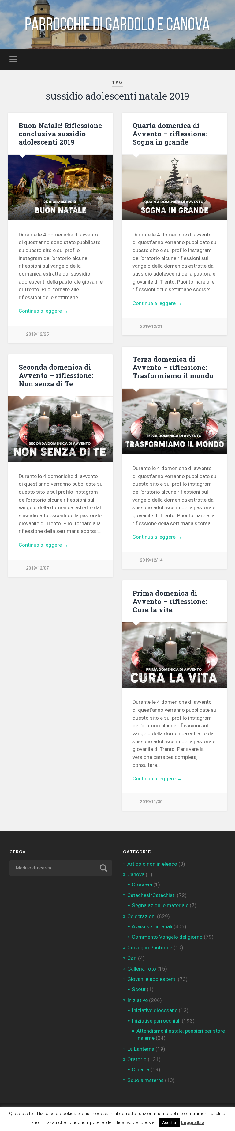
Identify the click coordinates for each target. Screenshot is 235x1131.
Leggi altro (192, 1122)
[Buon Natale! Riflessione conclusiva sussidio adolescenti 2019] (60, 187)
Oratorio (137, 1059)
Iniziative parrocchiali (156, 1021)
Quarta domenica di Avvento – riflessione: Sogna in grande (169, 133)
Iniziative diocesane (154, 1010)
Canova (135, 874)
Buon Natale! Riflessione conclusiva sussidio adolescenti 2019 (60, 133)
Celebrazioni (141, 916)
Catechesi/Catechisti (151, 895)
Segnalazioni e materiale (160, 905)
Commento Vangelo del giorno (167, 937)
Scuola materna (145, 1080)
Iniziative (137, 1000)
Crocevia (142, 884)
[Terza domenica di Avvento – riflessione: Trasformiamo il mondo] (174, 421)
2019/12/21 (151, 326)
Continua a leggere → (43, 311)
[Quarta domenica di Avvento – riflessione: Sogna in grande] (174, 187)
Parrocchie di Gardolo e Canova (117, 24)
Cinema (140, 1069)
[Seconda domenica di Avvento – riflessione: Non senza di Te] (60, 429)
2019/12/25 (37, 334)
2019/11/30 (151, 802)
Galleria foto (141, 969)
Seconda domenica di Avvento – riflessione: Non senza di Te (56, 375)
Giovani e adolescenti (152, 979)
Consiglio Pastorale (149, 947)
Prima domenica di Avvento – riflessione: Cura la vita (169, 601)
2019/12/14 (151, 560)
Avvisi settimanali (152, 926)
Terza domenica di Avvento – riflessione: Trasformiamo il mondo (172, 367)
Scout (139, 989)
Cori (132, 958)
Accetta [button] (169, 1122)
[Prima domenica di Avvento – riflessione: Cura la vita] (174, 655)
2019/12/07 (37, 568)
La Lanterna (140, 1049)
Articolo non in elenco (152, 864)
